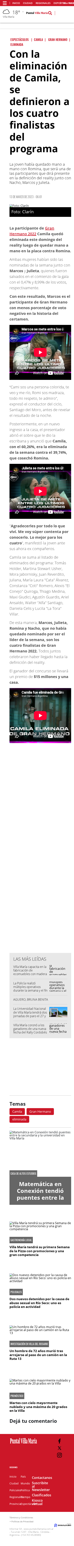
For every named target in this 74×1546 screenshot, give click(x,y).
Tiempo (25, 1497)
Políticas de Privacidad (22, 1521)
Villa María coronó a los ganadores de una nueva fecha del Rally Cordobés (30, 1028)
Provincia (15, 1504)
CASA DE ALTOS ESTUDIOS (23, 1173)
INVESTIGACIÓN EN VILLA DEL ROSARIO (29, 1344)
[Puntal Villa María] (23, 1444)
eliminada (19, 1119)
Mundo (25, 1483)
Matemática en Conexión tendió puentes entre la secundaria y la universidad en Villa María (40, 1201)
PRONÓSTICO (16, 1396)
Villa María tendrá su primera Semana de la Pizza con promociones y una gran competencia (39, 1251)
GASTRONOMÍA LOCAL (21, 1240)
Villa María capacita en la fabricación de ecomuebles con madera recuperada (30, 972)
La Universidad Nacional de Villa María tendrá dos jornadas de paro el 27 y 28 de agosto (30, 1014)
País (23, 1476)
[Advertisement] (40, 873)
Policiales (15, 1490)
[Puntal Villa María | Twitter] (59, 1448)
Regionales (43, 3)
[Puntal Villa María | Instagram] (59, 1455)
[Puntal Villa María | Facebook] (59, 1441)
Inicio (16, 3)
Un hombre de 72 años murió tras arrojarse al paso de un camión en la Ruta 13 (38, 1355)
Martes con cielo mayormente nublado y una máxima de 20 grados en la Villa (38, 1407)
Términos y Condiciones (21, 1517)
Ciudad (28, 3)
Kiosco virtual (37, 1502)
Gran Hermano (40, 1111)
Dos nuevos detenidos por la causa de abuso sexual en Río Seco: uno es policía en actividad (39, 1303)
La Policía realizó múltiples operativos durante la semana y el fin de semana (30, 988)
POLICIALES (16, 1292)
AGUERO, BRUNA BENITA (30, 999)
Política (25, 1490)
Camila (17, 1111)
